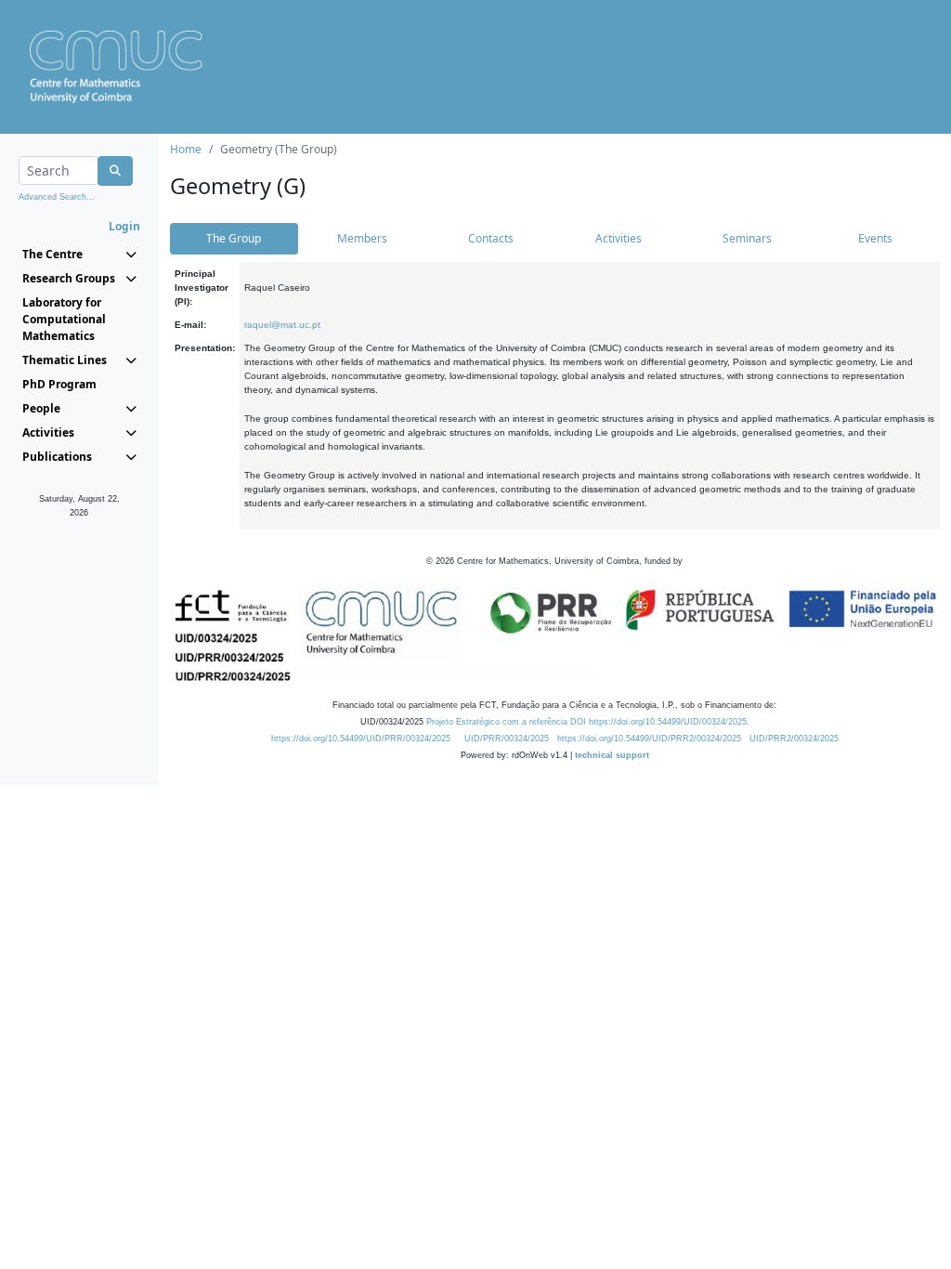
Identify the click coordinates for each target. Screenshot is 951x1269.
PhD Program (59, 384)
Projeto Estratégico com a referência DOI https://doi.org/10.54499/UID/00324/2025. (587, 721)
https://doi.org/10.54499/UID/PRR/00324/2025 (360, 738)
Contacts (491, 238)
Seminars (747, 238)
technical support (612, 755)
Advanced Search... (57, 197)
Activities (618, 238)
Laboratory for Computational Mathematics (64, 319)
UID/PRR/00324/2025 (506, 738)
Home (186, 149)
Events (875, 238)
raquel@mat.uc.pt (282, 325)
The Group (233, 238)
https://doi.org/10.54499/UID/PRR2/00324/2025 (649, 738)
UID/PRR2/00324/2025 (794, 738)
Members (362, 238)
